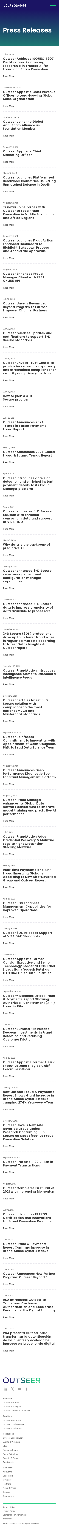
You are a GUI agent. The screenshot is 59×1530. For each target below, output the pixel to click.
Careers (6, 1492)
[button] (53, 5)
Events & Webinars (11, 1442)
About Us (7, 1472)
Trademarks (8, 1519)
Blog (5, 1446)
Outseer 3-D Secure (12, 1420)
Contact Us (8, 1496)
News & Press (9, 1488)
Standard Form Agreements (15, 1515)
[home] (15, 5)
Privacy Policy (9, 1511)
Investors (7, 1480)
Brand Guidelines (10, 1454)
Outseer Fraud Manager (13, 1424)
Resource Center (10, 1450)
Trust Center (8, 1462)
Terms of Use (9, 1507)
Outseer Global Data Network (16, 1410)
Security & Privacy (11, 1458)
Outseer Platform (11, 1402)
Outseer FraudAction (12, 1428)
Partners (7, 1484)
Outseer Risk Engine (12, 1406)
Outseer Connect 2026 (13, 1438)
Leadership (8, 1476)
